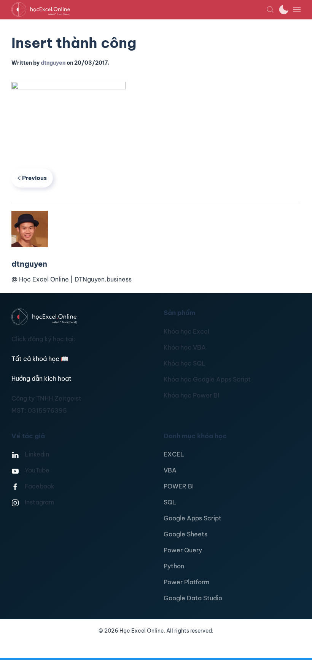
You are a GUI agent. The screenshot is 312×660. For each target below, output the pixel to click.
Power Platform (186, 582)
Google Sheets (185, 534)
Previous (34, 177)
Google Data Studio (193, 598)
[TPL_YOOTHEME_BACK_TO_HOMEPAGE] (138, 9)
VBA (170, 470)
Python (174, 566)
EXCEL (174, 454)
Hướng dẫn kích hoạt (41, 378)
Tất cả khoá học (39, 359)
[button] (270, 9)
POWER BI (179, 486)
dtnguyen (53, 62)
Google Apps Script (192, 518)
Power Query (183, 550)
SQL (170, 502)
